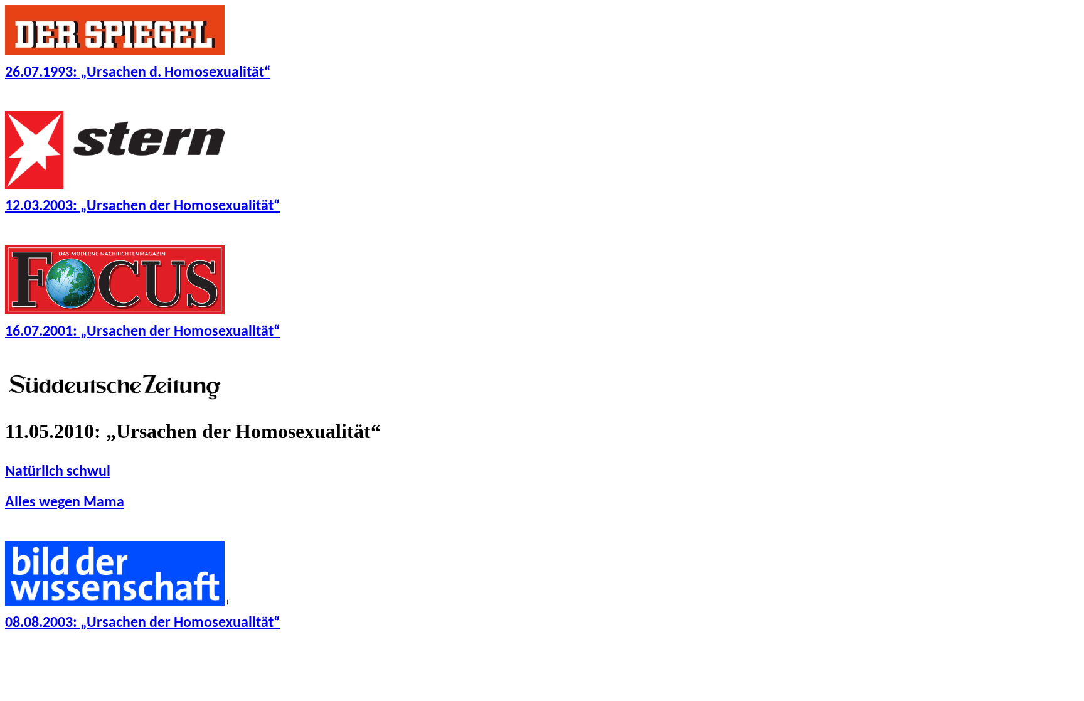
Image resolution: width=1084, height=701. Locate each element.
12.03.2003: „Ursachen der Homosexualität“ (142, 206)
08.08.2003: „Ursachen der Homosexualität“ (142, 623)
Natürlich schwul (57, 471)
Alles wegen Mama (64, 502)
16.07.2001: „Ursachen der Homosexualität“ (142, 332)
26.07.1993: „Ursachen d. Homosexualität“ (137, 72)
